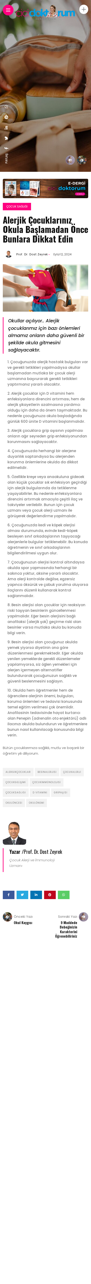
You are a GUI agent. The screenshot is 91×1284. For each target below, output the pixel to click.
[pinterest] (6, 117)
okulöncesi (14, 803)
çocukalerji (72, 772)
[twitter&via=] (6, 138)
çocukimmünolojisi (46, 782)
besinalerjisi (47, 772)
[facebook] (6, 148)
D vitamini (40, 792)
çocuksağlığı (16, 792)
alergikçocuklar (18, 772)
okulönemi (36, 803)
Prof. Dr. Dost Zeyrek (32, 254)
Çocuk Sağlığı (17, 206)
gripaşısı (60, 792)
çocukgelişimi (16, 782)
